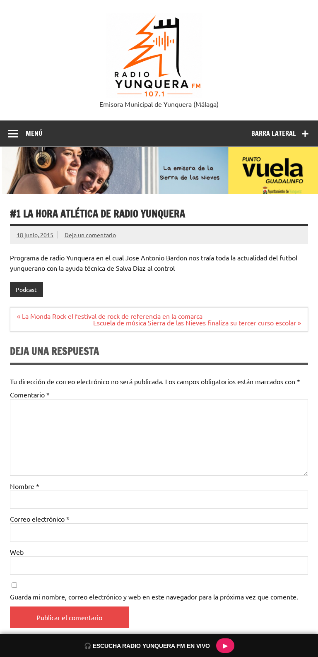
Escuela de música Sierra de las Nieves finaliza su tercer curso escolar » (197, 322)
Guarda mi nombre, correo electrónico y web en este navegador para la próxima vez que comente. (154, 596)
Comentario (30, 394)
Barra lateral (273, 133)
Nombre (24, 486)
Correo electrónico (40, 518)
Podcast (26, 289)
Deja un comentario (90, 234)
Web (17, 552)
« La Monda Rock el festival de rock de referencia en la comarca (109, 316)
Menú (34, 133)
